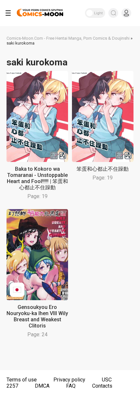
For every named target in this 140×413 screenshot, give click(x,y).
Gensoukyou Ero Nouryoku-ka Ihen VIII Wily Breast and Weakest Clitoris (37, 316)
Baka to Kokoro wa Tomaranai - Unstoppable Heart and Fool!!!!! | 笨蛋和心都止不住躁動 (37, 178)
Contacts (102, 386)
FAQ (71, 386)
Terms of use (22, 380)
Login (126, 13)
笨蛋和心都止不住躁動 (103, 169)
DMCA (42, 386)
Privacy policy (69, 380)
